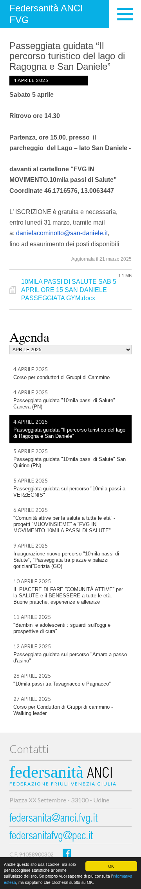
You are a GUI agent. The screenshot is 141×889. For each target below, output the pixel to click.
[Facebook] (67, 852)
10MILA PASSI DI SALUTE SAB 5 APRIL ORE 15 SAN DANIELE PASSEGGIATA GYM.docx (68, 289)
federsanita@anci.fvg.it (53, 819)
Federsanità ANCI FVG (46, 14)
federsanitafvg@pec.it (51, 836)
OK (111, 866)
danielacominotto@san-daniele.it (62, 233)
